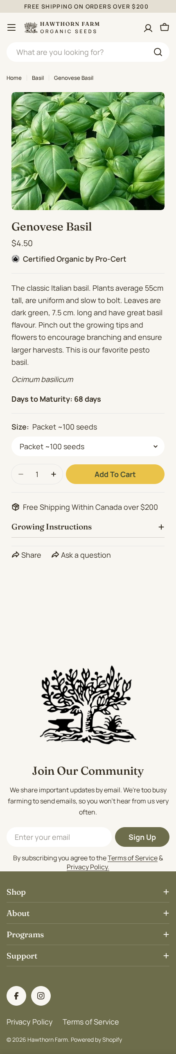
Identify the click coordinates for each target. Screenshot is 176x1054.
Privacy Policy (30, 1022)
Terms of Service (133, 857)
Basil (38, 77)
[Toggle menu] (11, 27)
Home (14, 77)
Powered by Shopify (96, 1039)
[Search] (158, 52)
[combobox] (88, 52)
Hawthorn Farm (47, 1039)
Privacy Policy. (88, 866)
